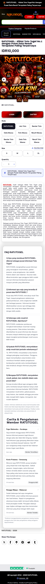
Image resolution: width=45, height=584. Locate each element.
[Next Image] (41, 79)
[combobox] (22, 22)
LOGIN (29, 17)
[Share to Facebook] (10, 542)
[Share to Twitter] (4, 542)
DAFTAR (33, 114)
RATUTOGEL (7, 185)
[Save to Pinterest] (22, 542)
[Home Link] (15, 14)
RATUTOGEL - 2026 (9, 530)
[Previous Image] (4, 79)
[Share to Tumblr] (34, 542)
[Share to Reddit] (28, 542)
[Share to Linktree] (16, 542)
